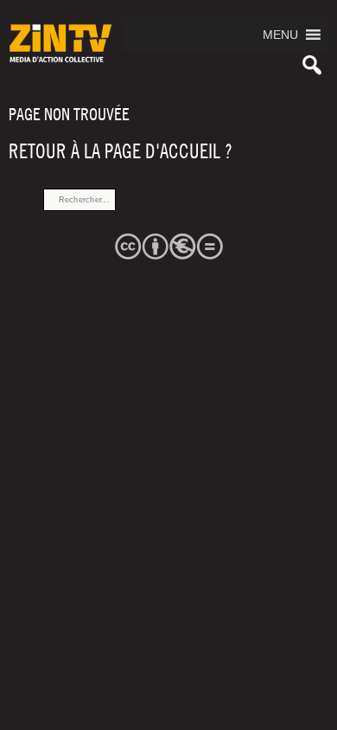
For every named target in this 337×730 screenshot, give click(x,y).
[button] (280, 34)
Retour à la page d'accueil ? (120, 151)
